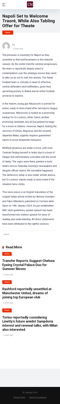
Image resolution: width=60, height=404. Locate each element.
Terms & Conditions (37, 397)
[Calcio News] (30, 4)
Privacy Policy (20, 397)
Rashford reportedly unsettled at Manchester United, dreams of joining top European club (27, 293)
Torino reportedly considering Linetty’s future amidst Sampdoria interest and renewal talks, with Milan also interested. (30, 323)
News (7, 32)
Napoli (6, 234)
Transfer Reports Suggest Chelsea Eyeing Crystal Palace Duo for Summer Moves (28, 265)
